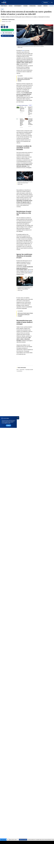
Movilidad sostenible (29, 369)
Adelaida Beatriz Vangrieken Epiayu (8, 19)
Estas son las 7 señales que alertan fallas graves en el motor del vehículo (25, 79)
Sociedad (51, 5)
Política (10, 5)
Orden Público (4, 5)
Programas (45, 2)
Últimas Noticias (3, 839)
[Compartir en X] (4, 27)
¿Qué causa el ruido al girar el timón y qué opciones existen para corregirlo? (25, 315)
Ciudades (39, 5)
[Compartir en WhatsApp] (7, 27)
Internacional (33, 5)
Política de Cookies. (7, 423)
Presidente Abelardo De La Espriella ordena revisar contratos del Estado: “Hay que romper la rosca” (32, 839)
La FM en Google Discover (8, 35)
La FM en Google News (8, 32)
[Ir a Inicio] (4, 2)
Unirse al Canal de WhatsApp (8, 29)
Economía (25, 5)
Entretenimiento (17, 5)
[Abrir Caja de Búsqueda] (51, 2)
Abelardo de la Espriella (11, 839)
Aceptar (8, 425)
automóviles (22, 369)
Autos (18, 369)
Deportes (45, 5)
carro (23, 50)
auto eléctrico (19, 371)
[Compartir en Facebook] (2, 27)
